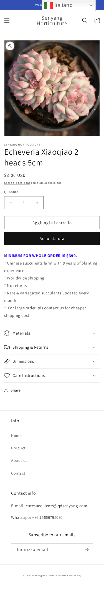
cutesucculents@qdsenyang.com (56, 505)
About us (19, 460)
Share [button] (16, 390)
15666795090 (51, 517)
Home (16, 435)
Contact (18, 473)
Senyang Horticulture (44, 575)
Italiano (63, 5)
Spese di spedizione (17, 183)
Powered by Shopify (69, 575)
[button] (7, 20)
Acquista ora (52, 238)
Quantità (11, 192)
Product (18, 447)
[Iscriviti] (86, 549)
